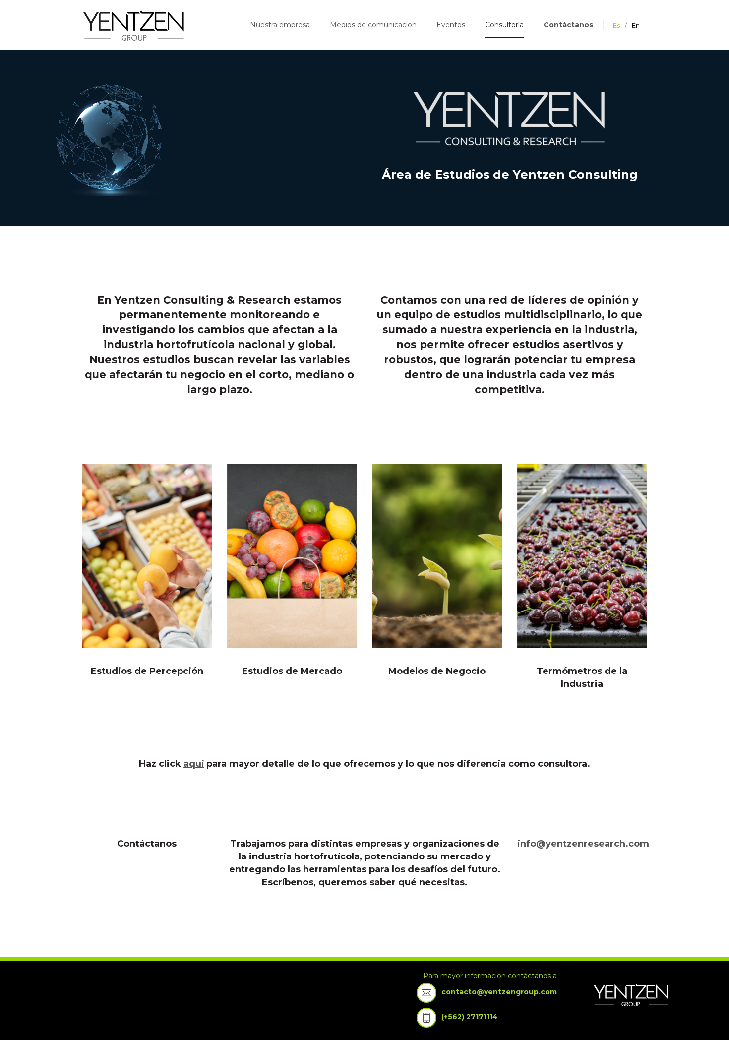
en (636, 25)
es (616, 25)
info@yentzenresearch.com (583, 843)
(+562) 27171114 (469, 1016)
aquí (193, 763)
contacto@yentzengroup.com (499, 991)
